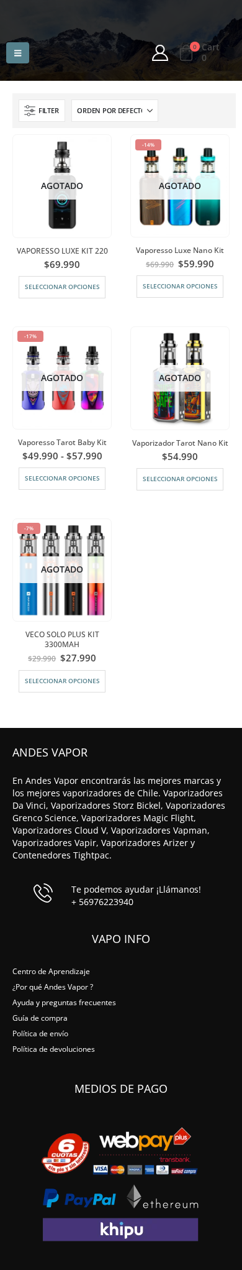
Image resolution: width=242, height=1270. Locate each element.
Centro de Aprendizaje (51, 971)
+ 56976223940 (102, 902)
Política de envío (40, 1033)
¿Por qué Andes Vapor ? (52, 987)
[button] (17, 52)
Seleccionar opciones (62, 287)
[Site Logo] (124, 12)
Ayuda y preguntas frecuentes (64, 1002)
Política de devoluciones (53, 1049)
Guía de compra (40, 1018)
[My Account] (159, 53)
